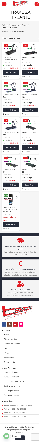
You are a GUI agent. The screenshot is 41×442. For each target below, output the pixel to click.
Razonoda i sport (10, 357)
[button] (11, 72)
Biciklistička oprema (12, 343)
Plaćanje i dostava (11, 372)
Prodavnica (14, 25)
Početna (5, 25)
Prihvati (20, 438)
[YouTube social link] (15, 324)
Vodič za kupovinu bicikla (14, 381)
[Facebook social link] (4, 324)
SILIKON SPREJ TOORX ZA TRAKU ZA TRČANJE (10, 209)
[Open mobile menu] (4, 4)
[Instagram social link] (9, 324)
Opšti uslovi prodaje (12, 386)
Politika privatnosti (11, 390)
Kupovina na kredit (11, 377)
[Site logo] (20, 4)
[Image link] (17, 312)
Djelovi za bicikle (10, 339)
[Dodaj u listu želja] (16, 47)
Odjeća (6, 348)
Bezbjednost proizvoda (13, 395)
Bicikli (6, 334)
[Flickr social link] (21, 324)
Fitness (24, 25)
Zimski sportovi (10, 362)
